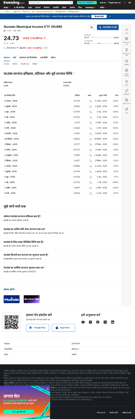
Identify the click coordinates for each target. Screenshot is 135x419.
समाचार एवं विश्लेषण (28, 57)
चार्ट (14, 57)
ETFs (7, 11)
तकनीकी (44, 57)
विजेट (6, 354)
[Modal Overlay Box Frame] (25, 402)
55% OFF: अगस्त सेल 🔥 (87, 2)
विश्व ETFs (26, 12)
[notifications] (124, 2)
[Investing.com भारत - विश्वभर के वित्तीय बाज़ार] (14, 3)
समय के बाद (11, 48)
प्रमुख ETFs (17, 12)
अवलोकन (6, 64)
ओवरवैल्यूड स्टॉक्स (73, 12)
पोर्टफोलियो (8, 349)
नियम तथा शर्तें (101, 413)
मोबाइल (7, 343)
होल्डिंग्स (14, 64)
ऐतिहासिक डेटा (25, 64)
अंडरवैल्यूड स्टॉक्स (60, 12)
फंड (33, 12)
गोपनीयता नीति (113, 413)
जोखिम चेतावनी (126, 413)
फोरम (53, 57)
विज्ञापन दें (75, 349)
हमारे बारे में (76, 343)
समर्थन (74, 354)
